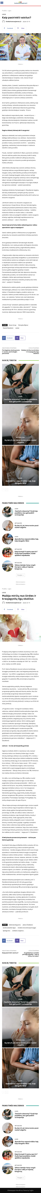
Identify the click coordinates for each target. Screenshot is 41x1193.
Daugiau (19, 575)
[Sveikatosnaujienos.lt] (3, 21)
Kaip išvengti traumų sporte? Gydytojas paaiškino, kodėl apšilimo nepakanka (26, 553)
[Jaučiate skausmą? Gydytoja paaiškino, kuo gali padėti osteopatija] (20, 384)
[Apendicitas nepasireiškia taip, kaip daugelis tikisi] (20, 465)
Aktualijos (20, 437)
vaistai (17, 328)
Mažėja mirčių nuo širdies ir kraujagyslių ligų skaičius (30, 351)
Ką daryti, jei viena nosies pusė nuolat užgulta (20, 441)
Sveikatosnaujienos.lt (13, 21)
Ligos (9, 11)
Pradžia (4, 11)
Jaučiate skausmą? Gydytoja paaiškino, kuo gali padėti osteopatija (21, 400)
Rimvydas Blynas (23, 325)
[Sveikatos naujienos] (20, 3)
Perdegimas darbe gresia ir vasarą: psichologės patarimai (11, 351)
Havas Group (12, 325)
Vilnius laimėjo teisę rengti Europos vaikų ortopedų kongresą (25, 567)
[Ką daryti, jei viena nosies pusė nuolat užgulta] (20, 425)
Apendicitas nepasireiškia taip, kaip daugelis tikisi (21, 482)
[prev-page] (3, 489)
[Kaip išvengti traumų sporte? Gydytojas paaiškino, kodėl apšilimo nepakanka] (7, 552)
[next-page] (6, 489)
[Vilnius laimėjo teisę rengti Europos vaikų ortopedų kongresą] (7, 565)
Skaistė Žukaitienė (8, 328)
